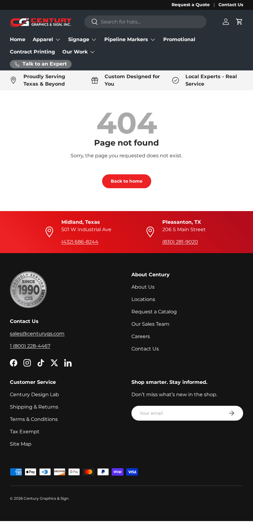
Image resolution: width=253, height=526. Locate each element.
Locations (143, 299)
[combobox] (145, 21)
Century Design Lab (34, 394)
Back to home (127, 181)
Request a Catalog (154, 312)
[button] (239, 21)
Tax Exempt (24, 432)
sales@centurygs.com (37, 334)
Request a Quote (191, 4)
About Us (143, 287)
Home (17, 39)
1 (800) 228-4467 (30, 346)
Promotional (179, 39)
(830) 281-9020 (180, 242)
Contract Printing (32, 52)
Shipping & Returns (34, 407)
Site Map (20, 444)
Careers (140, 336)
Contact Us (230, 4)
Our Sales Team (150, 324)
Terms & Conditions (34, 419)
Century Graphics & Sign (46, 498)
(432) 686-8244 (79, 242)
